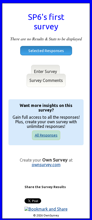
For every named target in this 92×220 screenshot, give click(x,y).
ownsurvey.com (46, 164)
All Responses (46, 135)
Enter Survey (45, 71)
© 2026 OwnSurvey (46, 215)
